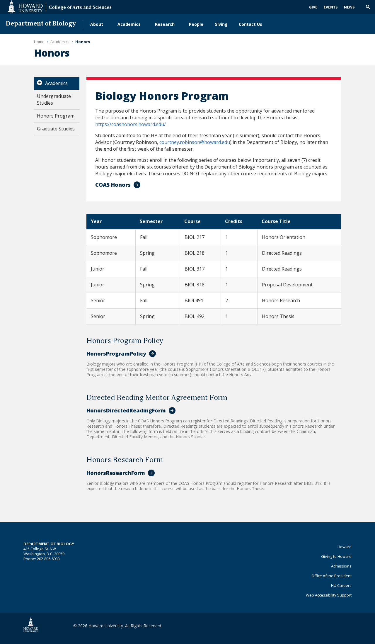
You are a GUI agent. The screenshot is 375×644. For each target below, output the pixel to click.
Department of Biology (41, 24)
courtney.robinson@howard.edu (194, 142)
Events (331, 7)
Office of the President (331, 575)
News (349, 7)
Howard (345, 546)
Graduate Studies (56, 128)
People (196, 24)
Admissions (341, 566)
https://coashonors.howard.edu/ (130, 124)
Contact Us (250, 24)
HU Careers (341, 585)
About (96, 24)
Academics (129, 24)
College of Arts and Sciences (80, 8)
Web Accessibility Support (329, 595)
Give (313, 7)
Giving (221, 24)
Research (165, 24)
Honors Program (55, 116)
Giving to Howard (336, 556)
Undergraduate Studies (54, 99)
